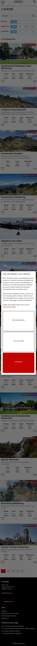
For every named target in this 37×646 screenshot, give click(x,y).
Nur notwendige (18, 341)
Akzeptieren (19, 362)
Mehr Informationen (18, 320)
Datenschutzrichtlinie (9, 307)
